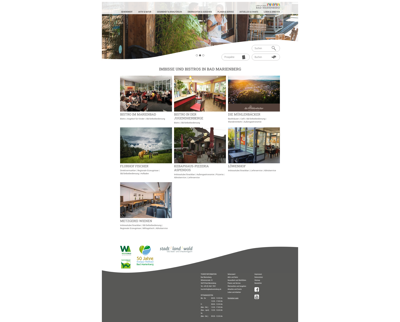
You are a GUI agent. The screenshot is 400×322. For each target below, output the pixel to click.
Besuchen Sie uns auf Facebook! (267, 289)
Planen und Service (234, 283)
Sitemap (257, 280)
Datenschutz (258, 277)
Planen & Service (226, 12)
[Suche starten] (273, 48)
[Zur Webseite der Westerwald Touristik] (126, 254)
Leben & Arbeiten (272, 12)
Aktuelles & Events (248, 12)
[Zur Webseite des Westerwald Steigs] (125, 267)
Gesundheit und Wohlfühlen (237, 280)
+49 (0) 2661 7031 (210, 286)
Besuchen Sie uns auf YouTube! (267, 296)
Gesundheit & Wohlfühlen (169, 12)
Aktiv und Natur (233, 277)
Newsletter (258, 283)
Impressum (258, 274)
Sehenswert (231, 274)
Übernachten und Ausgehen (237, 286)
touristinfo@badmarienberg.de (211, 289)
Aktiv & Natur (144, 12)
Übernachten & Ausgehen (200, 12)
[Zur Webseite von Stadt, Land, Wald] (176, 252)
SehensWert (126, 12)
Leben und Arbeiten (234, 292)
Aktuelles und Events (235, 289)
